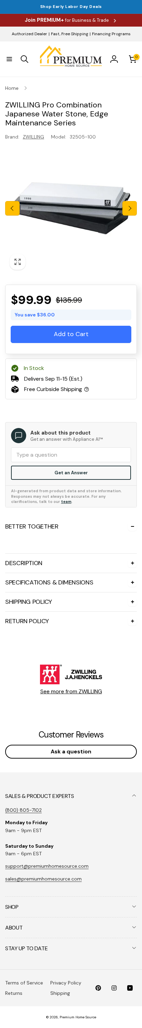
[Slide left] (12, 208)
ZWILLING (33, 137)
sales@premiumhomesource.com (43, 879)
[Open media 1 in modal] (71, 208)
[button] (9, 59)
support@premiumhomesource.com (47, 866)
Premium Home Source (78, 1017)
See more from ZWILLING (71, 691)
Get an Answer (71, 473)
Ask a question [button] (71, 751)
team (66, 501)
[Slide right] (129, 208)
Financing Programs (111, 34)
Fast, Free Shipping (69, 34)
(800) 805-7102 (23, 810)
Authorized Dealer (29, 34)
